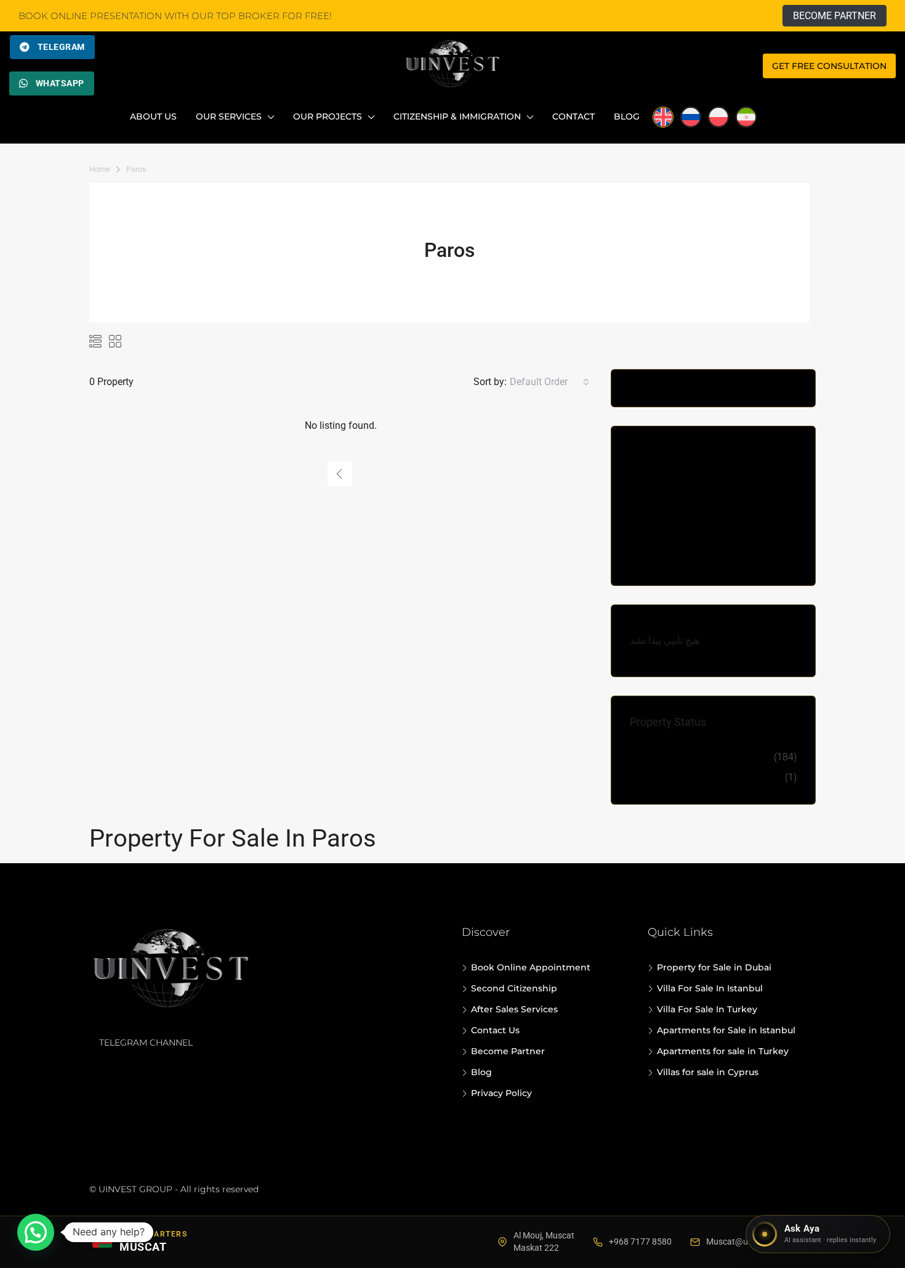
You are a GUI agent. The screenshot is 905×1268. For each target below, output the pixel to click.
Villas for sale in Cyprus (707, 1072)
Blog (627, 116)
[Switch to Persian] (746, 117)
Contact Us (495, 1030)
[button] (35, 1232)
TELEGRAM (61, 47)
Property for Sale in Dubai (714, 967)
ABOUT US (153, 116)
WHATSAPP (60, 83)
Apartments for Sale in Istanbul (726, 1030)
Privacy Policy (501, 1093)
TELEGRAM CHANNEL (146, 1042)
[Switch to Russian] (690, 117)
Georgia (656, 457)
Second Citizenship (514, 988)
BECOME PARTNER (834, 16)
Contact (573, 116)
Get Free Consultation (829, 65)
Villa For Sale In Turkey (707, 1009)
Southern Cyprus (676, 518)
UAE (648, 558)
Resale (654, 777)
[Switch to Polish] (718, 117)
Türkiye (655, 538)
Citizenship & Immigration (457, 116)
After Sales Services (514, 1009)
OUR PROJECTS (327, 116)
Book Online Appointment (530, 967)
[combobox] (549, 382)
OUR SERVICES (229, 116)
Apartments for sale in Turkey (723, 1051)
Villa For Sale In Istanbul (710, 988)
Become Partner (508, 1051)
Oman (652, 497)
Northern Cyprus (675, 477)
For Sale (657, 757)
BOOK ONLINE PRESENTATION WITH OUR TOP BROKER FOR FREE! (175, 16)
